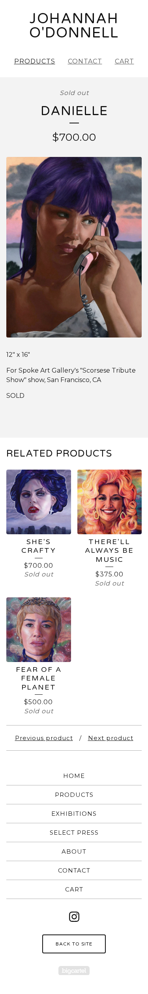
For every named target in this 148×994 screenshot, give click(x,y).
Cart (124, 61)
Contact (85, 61)
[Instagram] (74, 916)
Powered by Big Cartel (74, 970)
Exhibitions (74, 813)
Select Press (74, 832)
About (74, 851)
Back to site (74, 944)
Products (34, 61)
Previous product (44, 738)
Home (74, 776)
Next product (110, 738)
